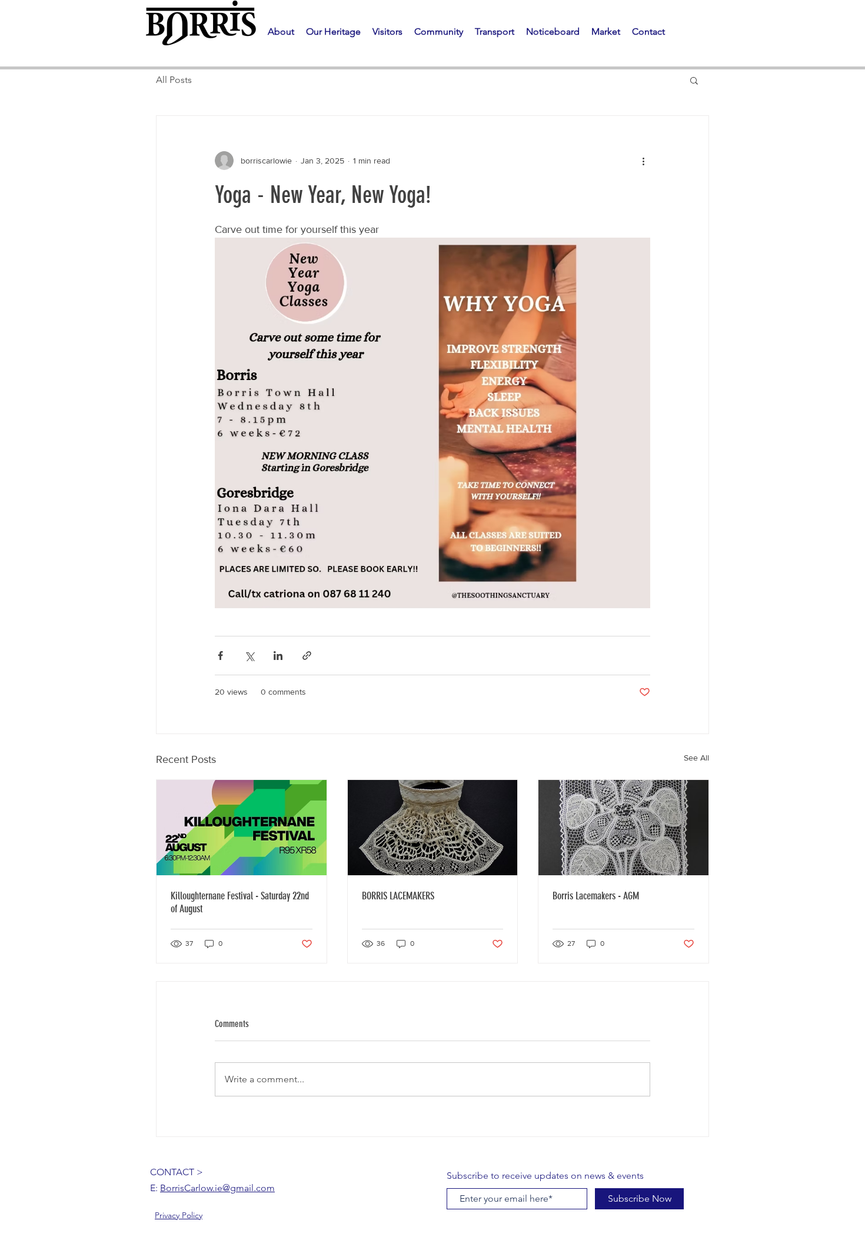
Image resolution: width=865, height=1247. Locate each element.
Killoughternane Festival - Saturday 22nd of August (240, 902)
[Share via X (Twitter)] (249, 655)
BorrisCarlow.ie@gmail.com (217, 1187)
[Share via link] (306, 655)
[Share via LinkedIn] (278, 655)
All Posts (174, 79)
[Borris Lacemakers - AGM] (623, 827)
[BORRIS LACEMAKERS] (433, 827)
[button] (333, 31)
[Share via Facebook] (220, 655)
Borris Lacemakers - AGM (596, 895)
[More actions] (643, 161)
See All (696, 757)
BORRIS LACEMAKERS (398, 895)
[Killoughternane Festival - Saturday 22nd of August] (242, 827)
